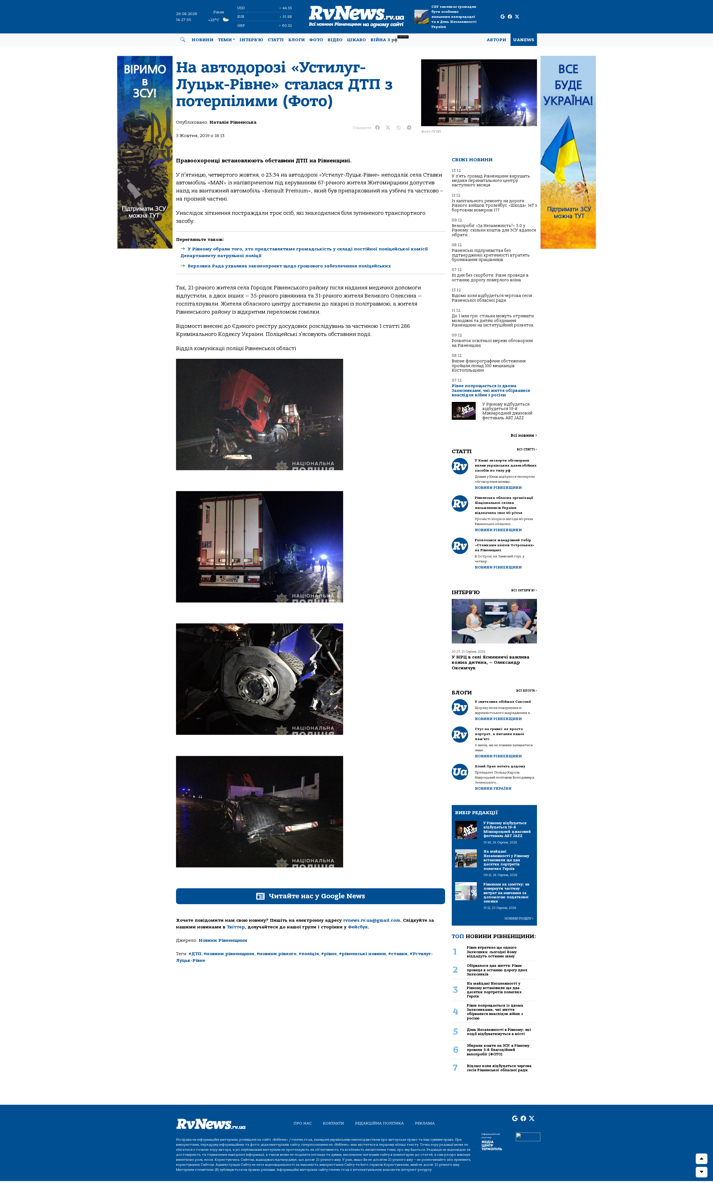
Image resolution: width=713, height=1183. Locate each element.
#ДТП (195, 953)
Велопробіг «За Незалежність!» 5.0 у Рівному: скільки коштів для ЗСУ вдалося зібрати (494, 230)
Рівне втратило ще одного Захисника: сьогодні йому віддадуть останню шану (492, 951)
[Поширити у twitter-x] (388, 128)
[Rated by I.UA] (528, 1136)
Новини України (493, 788)
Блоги (296, 39)
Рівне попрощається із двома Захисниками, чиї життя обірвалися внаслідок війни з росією (491, 390)
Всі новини (524, 435)
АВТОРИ (496, 39)
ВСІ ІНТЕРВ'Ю (524, 590)
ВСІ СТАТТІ (527, 449)
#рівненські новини (362, 953)
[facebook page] (510, 17)
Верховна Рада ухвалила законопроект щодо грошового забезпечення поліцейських (289, 266)
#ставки (397, 953)
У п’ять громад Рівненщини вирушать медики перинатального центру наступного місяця (491, 181)
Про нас (303, 1123)
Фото (316, 39)
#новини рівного (276, 953)
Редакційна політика (379, 1123)
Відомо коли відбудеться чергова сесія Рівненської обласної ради (492, 298)
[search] (182, 39)
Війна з (389, 39)
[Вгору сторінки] (701, 1158)
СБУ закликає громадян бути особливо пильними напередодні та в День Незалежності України (454, 17)
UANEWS (523, 39)
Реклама (425, 1123)
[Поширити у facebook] (377, 128)
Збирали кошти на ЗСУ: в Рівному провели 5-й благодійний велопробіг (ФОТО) (498, 1049)
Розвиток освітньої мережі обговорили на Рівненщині (492, 343)
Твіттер (236, 927)
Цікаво (356, 39)
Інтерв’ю (251, 39)
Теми (225, 39)
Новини (202, 39)
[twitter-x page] (517, 17)
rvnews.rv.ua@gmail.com (371, 920)
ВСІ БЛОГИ (526, 690)
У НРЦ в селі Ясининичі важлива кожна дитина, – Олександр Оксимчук (490, 662)
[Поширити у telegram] (409, 128)
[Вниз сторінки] (701, 1172)
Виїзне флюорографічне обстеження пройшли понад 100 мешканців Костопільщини (489, 366)
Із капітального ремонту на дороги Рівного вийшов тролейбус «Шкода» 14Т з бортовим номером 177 (494, 206)
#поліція (309, 953)
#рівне (329, 953)
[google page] (502, 17)
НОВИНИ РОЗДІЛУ (519, 918)
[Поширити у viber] (399, 128)
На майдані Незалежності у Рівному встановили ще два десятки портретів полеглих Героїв (494, 989)
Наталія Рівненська (233, 122)
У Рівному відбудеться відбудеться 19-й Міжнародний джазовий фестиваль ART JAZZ (507, 411)
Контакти (333, 1123)
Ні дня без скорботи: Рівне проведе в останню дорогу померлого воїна (490, 277)
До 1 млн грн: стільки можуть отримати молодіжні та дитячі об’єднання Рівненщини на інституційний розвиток (493, 321)
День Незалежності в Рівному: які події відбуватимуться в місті (499, 1032)
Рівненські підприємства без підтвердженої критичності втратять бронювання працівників (491, 255)
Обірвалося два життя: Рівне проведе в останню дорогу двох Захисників (497, 970)
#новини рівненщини (229, 953)
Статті (276, 39)
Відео (335, 39)
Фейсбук (358, 927)
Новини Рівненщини (223, 940)
